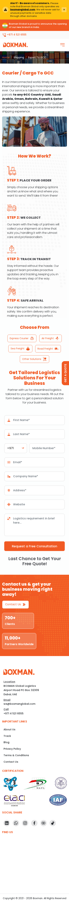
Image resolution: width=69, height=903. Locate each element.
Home (6, 57)
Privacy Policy (12, 749)
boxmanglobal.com (22, 9)
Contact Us (13, 604)
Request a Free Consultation (34, 546)
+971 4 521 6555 (14, 713)
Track (7, 736)
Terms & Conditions (16, 755)
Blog (6, 742)
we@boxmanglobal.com (19, 704)
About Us (9, 729)
